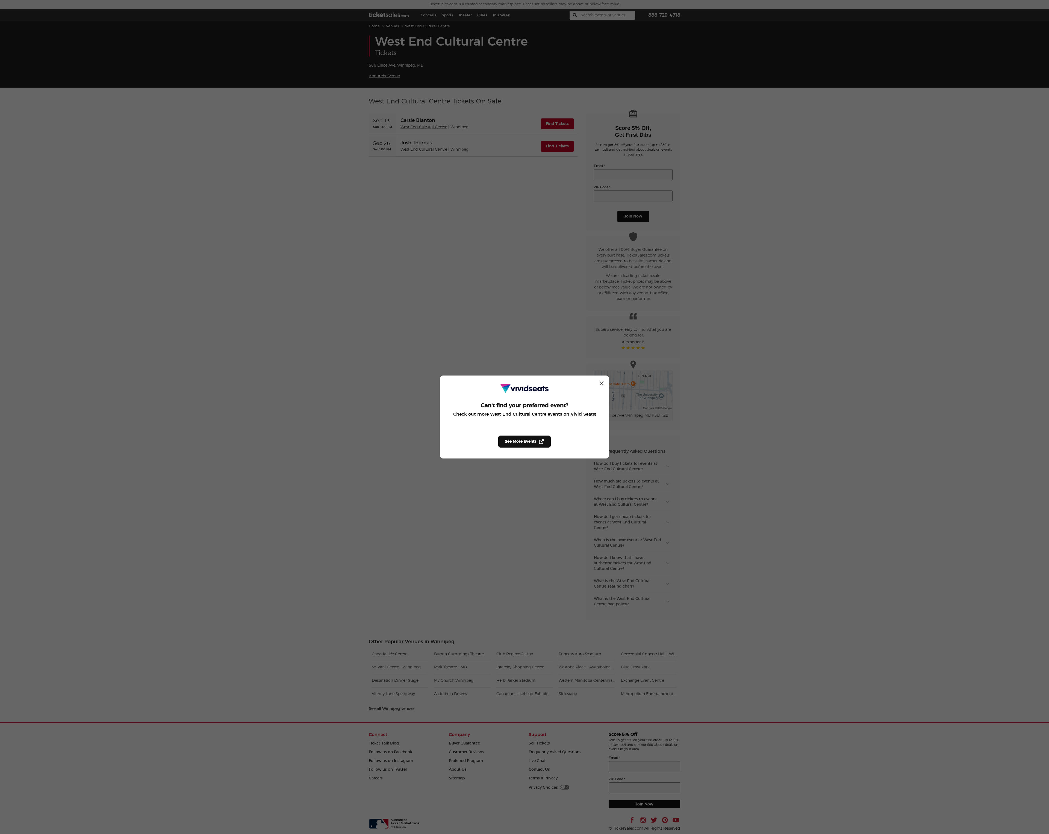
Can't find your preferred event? (524, 405)
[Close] (601, 383)
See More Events (521, 441)
